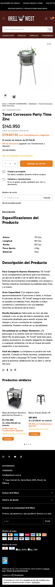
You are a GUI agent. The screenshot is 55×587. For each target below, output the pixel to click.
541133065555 (8, 466)
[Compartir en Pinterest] (15, 370)
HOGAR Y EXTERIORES (18, 104)
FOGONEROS (47, 36)
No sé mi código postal (11, 203)
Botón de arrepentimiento (17, 571)
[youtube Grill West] (15, 457)
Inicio (4, 104)
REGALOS (22, 36)
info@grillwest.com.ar (11, 475)
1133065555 (7, 470)
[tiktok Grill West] (21, 457)
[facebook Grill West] (9, 457)
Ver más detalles (9, 150)
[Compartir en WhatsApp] (3, 370)
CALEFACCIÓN (8, 36)
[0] (51, 18)
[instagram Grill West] (3, 457)
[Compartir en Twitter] (11, 370)
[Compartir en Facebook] (7, 370)
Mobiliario (33, 104)
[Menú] (3, 18)
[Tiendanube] (13, 576)
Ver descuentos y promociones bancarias (27, 9)
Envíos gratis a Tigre (31, 3)
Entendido (36, 582)
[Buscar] (50, 29)
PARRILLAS (34, 36)
